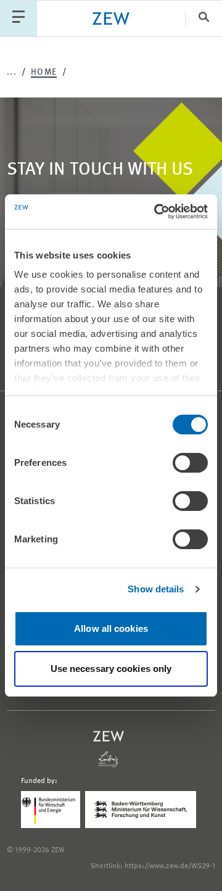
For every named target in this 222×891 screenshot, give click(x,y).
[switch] (190, 463)
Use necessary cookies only (111, 668)
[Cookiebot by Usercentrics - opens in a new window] (156, 212)
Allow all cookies (111, 628)
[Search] (203, 18)
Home (44, 72)
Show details (156, 589)
